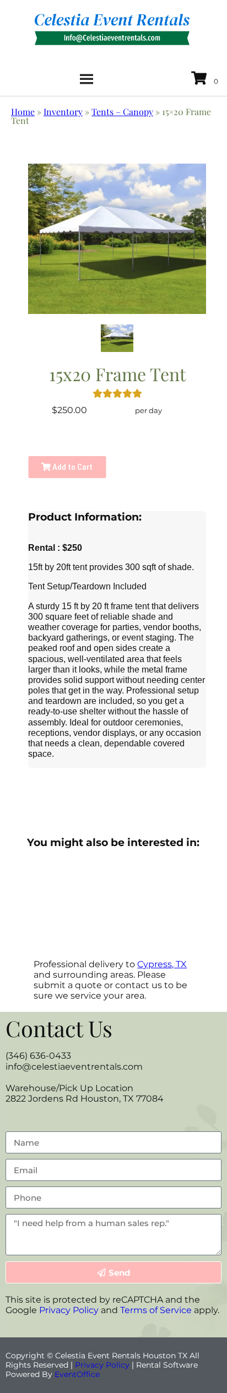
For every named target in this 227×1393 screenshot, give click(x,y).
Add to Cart (72, 467)
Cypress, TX (162, 964)
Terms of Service (156, 1310)
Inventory (63, 111)
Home (23, 111)
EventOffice (77, 1374)
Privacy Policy (69, 1310)
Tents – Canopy (122, 111)
